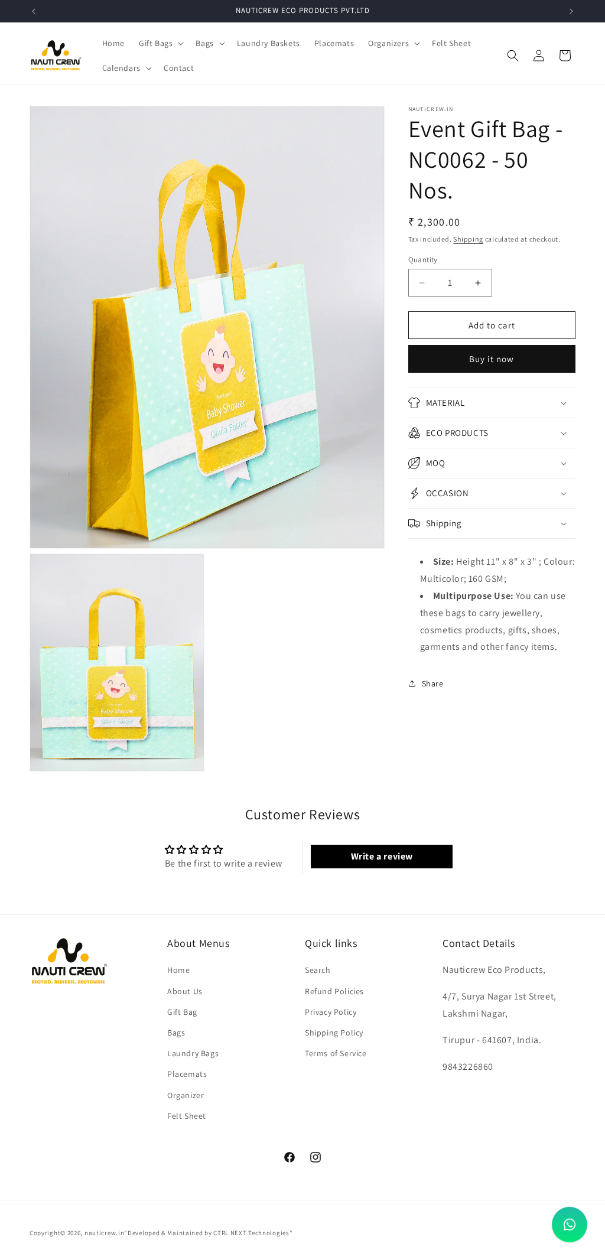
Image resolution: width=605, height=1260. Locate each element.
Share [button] (433, 683)
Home (178, 970)
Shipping (468, 239)
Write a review (382, 856)
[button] (160, 43)
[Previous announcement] (34, 11)
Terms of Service (336, 1053)
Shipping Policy (334, 1032)
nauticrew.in (104, 1233)
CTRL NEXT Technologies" (252, 1233)
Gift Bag (182, 1012)
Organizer (185, 1095)
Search (318, 970)
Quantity (423, 260)
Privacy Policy (330, 1012)
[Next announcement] (571, 11)
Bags (176, 1032)
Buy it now (491, 358)
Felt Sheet (186, 1116)
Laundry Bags (193, 1053)
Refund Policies (334, 991)
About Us (185, 991)
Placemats (187, 1074)
